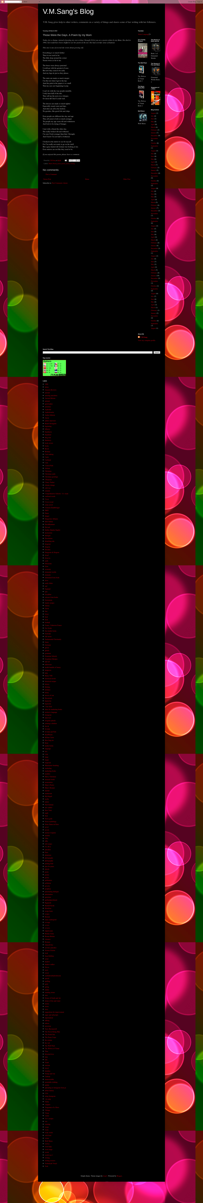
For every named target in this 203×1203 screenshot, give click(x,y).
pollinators (48, 880)
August (153, 113)
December (154, 135)
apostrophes (49, 404)
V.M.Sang (143, 337)
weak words (49, 1132)
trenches (47, 1071)
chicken (47, 468)
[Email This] (70, 160)
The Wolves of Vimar (52, 1048)
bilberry (47, 429)
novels (47, 830)
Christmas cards (50, 474)
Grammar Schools (51, 656)
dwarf (47, 555)
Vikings (47, 1110)
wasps (47, 1127)
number (47, 835)
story (46, 1009)
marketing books (50, 771)
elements (48, 575)
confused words (50, 496)
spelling (47, 981)
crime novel (49, 505)
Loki (46, 754)
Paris (46, 852)
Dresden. (48, 549)
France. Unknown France (53, 625)
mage (46, 757)
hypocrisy (48, 701)
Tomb (47, 1062)
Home (87, 179)
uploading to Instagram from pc (55, 1088)
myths (47, 799)
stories (47, 1004)
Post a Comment (51, 174)
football (47, 622)
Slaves (47, 967)
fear (46, 611)
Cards (47, 457)
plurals (47, 869)
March (153, 127)
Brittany (47, 451)
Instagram (48, 715)
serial (46, 959)
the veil (47, 1043)
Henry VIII (48, 676)
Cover (47, 499)
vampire (47, 1104)
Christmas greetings (51, 477)
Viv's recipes (49, 1118)
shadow (47, 961)
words (47, 1152)
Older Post (126, 179)
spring (47, 987)
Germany (48, 645)
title (46, 1059)
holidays (47, 690)
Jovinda (47, 729)
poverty (47, 886)
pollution (48, 883)
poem (59, 164)
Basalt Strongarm (50, 423)
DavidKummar (50, 524)
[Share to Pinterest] (79, 160)
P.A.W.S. (48, 847)
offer (46, 841)
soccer (47, 973)
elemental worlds (50, 572)
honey (47, 692)
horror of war (49, 695)
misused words (50, 779)
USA (46, 1093)
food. (46, 619)
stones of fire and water (52, 1001)
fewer (47, 614)
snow (46, 970)
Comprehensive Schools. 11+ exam (56, 493)
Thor (46, 1051)
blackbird (48, 435)
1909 (46, 384)
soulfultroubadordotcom (53, 976)
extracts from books (51, 597)
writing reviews (50, 1160)
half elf (47, 662)
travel (47, 1068)
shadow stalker (50, 964)
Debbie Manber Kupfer (52, 530)
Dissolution (48, 538)
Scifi (46, 953)
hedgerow (48, 670)
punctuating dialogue (52, 891)
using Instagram (50, 1096)
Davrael (47, 527)
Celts (46, 463)
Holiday (47, 687)
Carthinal (48, 460)
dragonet (48, 544)
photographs (49, 858)
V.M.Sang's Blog (68, 11)
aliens (47, 387)
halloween (48, 664)
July (152, 116)
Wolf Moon (49, 1141)
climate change (50, 485)
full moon (48, 636)
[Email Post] (65, 160)
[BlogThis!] (72, 160)
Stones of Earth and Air (53, 998)
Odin (46, 838)
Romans (47, 942)
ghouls (47, 650)
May (152, 121)
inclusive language (51, 712)
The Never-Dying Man (52, 1032)
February (154, 130)
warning (47, 1124)
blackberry (48, 432)
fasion (47, 608)
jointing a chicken (51, 723)
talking (47, 1020)
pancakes (48, 849)
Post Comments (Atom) (60, 183)
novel (47, 827)
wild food (48, 1135)
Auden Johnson (50, 415)
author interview (50, 421)
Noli (46, 816)
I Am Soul (48, 706)
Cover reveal (49, 502)
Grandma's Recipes (51, 659)
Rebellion (48, 908)
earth (46, 561)
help (46, 673)
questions (48, 897)
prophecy (48, 889)
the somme (48, 1040)
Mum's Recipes (50, 788)
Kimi (46, 743)
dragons (47, 547)
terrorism (48, 1026)
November (154, 138)
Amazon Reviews (50, 390)
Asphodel (48, 409)
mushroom (48, 793)
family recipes (49, 603)
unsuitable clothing (51, 1082)
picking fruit (49, 863)
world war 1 (49, 1155)
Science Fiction (50, 950)
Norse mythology (50, 821)
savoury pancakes (50, 947)
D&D (47, 510)
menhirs (47, 774)
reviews (47, 928)
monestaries (49, 782)
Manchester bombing (52, 765)
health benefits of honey (53, 667)
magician (48, 762)
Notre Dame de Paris (52, 824)
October (153, 143)
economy (48, 569)
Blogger (119, 1176)
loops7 (105, 1176)
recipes (47, 914)
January (153, 133)
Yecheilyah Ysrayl (51, 1163)
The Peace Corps (50, 1037)
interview (48, 718)
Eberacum (48, 563)
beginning (48, 426)
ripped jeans (49, 931)
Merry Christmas (50, 776)
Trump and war (50, 1074)
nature (47, 802)
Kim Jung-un (49, 740)
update (47, 1085)
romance (48, 939)
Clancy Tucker (50, 482)
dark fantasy (49, 521)
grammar (48, 653)
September (154, 146)
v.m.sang (48, 1099)
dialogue (48, 535)
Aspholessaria (49, 412)
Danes (47, 513)
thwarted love (49, 1054)
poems (63, 164)
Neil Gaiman (49, 804)
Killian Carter (49, 737)
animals (47, 401)
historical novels (50, 678)
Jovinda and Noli (50, 732)
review (47, 925)
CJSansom (48, 479)
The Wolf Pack (50, 1046)
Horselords (48, 698)
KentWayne (49, 734)
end (46, 586)
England (47, 589)
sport (46, 984)
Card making (49, 454)
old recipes (48, 844)
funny (47, 642)
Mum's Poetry (53, 164)
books (47, 446)
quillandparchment (51, 900)
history (47, 684)
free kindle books (50, 631)
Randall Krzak (49, 905)
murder (47, 790)
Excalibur (48, 594)
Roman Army (49, 933)
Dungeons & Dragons (52, 552)
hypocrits (48, 704)
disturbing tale (49, 541)
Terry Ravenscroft (51, 1029)
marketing (48, 768)
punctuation (49, 894)
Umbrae (47, 1076)
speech (47, 978)
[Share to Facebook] (76, 160)
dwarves (47, 558)
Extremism (48, 600)
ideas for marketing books (53, 709)
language (48, 748)
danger (47, 516)
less (46, 751)
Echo (46, 566)
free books (48, 628)
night (46, 813)
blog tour (48, 437)
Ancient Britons (50, 398)
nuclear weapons (50, 833)
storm (47, 1006)
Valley (47, 1102)
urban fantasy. (49, 1090)
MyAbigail (48, 796)
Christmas (48, 471)
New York (48, 810)
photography (49, 861)
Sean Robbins (49, 956)
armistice (48, 407)
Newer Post (47, 179)
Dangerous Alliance (51, 519)
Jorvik (47, 726)
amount (47, 392)
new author (48, 807)
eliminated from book (52, 577)
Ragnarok (48, 903)
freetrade (48, 633)
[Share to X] (74, 160)
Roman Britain (50, 936)
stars (46, 995)
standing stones (50, 992)
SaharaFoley (49, 945)
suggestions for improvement (54, 1012)
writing (72, 164)
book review (49, 443)
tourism (47, 1065)
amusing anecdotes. (51, 395)
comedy (47, 491)
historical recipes (50, 681)
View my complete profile (146, 340)
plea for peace (49, 866)
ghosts (47, 647)
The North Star (50, 1034)
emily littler (49, 583)
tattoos (47, 1023)
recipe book (49, 911)
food (46, 617)
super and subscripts (51, 1015)
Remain (47, 917)
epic (46, 591)
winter (47, 1138)
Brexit (47, 449)
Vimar (47, 1113)
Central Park (49, 465)
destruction (48, 533)
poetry (68, 164)
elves (46, 580)
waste (47, 1130)
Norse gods (48, 819)
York (46, 1166)
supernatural (49, 1018)
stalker (47, 990)
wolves (47, 1144)
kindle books (49, 746)
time (46, 1057)
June (152, 119)
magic (47, 760)
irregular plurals (50, 720)
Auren (47, 418)
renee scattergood (50, 919)
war (46, 1121)
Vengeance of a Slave (52, 1107)
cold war (48, 488)
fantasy (47, 605)
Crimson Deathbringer (52, 507)
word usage (48, 1149)
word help (48, 1146)
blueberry (48, 440)
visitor (47, 1116)
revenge (47, 922)
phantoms (48, 855)
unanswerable (49, 1079)
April (152, 124)
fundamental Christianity (53, 639)
